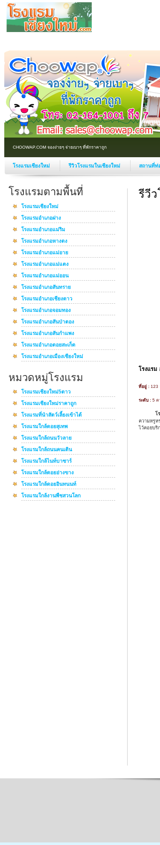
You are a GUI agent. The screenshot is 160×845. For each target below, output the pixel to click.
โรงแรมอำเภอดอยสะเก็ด (48, 345)
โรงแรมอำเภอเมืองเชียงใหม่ (52, 356)
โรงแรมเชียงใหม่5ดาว (46, 392)
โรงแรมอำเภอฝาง (41, 218)
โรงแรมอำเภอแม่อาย (44, 252)
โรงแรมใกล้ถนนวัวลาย (46, 438)
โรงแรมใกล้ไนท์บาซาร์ (46, 461)
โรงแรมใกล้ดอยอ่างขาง (47, 472)
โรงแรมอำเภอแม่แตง (45, 264)
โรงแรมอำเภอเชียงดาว (47, 299)
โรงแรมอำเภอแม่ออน (45, 276)
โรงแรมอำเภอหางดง (44, 241)
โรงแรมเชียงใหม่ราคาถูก (48, 403)
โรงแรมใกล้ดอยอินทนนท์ (48, 484)
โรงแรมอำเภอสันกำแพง (47, 333)
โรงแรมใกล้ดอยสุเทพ (44, 426)
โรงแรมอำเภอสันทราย (46, 287)
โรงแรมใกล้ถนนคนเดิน (46, 449)
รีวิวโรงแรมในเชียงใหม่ (95, 166)
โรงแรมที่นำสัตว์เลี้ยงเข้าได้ (51, 415)
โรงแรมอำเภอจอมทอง (46, 310)
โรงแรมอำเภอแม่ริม (43, 229)
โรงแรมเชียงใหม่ (32, 166)
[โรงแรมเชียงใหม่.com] (49, 30)
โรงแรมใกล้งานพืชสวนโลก (51, 496)
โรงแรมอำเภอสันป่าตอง (47, 322)
